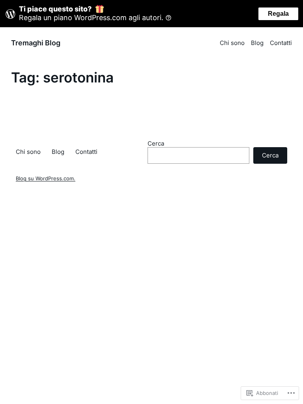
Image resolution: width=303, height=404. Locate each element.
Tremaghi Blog (35, 43)
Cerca (156, 143)
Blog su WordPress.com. (45, 178)
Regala (278, 13)
